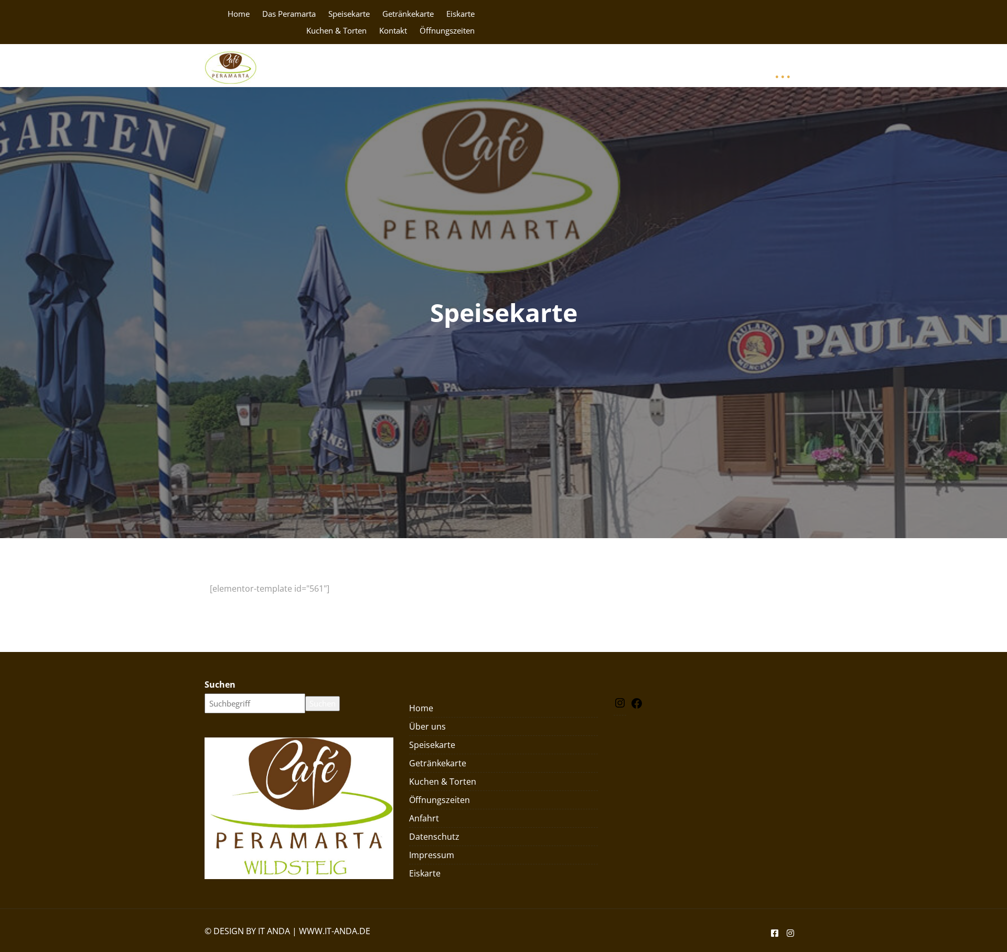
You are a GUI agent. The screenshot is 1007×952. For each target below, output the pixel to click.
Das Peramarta (289, 13)
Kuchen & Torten (336, 30)
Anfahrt (551, 66)
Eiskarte (460, 13)
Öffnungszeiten (447, 30)
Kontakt (393, 30)
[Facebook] (636, 706)
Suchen (220, 684)
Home (239, 13)
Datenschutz (598, 66)
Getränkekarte (408, 13)
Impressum (688, 66)
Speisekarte (349, 13)
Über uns (427, 726)
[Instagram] (620, 706)
